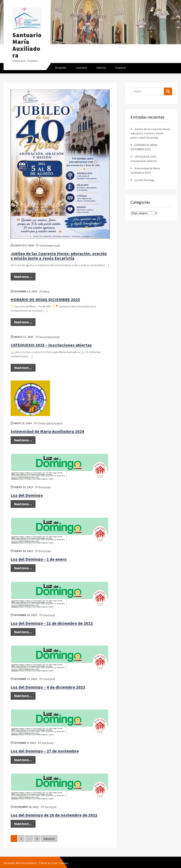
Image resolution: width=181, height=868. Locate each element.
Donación (60, 68)
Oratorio (120, 68)
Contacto (81, 68)
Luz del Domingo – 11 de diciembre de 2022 (52, 623)
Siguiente (49, 838)
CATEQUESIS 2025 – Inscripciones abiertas (51, 345)
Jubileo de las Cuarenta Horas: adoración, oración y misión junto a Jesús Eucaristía (59, 256)
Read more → (23, 276)
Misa (46, 291)
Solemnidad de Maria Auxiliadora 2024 (47, 431)
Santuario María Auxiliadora (27, 45)
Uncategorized (50, 245)
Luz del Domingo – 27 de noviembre (45, 751)
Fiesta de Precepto (50, 423)
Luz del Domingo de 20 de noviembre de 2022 (54, 815)
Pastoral (45, 487)
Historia (101, 68)
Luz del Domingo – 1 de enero (39, 559)
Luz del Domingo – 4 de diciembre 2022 (48, 687)
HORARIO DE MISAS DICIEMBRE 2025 (45, 299)
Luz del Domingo (27, 495)
